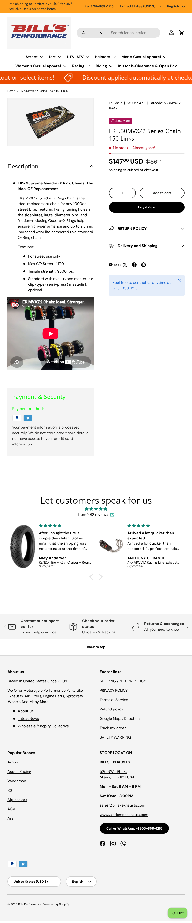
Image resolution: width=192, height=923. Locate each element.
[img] (96, 509)
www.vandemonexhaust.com (124, 814)
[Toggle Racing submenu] (88, 66)
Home (11, 91)
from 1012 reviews (93, 514)
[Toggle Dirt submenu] (59, 57)
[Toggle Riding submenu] (111, 66)
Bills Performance (29, 904)
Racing (78, 66)
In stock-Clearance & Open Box (147, 66)
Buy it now (146, 207)
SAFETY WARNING (115, 737)
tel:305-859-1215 (99, 6)
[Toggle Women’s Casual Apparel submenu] (64, 66)
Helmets (102, 56)
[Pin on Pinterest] (143, 264)
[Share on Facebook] (134, 264)
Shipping (115, 170)
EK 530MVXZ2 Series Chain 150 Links (44, 91)
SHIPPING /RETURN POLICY (123, 681)
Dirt (52, 56)
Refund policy (111, 709)
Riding (101, 66)
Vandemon (16, 780)
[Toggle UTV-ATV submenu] (87, 57)
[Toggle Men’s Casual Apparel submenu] (164, 57)
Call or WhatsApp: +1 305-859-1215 (134, 828)
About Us (26, 711)
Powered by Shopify (56, 904)
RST (10, 790)
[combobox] (118, 33)
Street (32, 56)
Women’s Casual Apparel (38, 66)
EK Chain (115, 103)
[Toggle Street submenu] (41, 57)
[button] (182, 32)
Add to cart (162, 193)
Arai (11, 818)
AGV (11, 809)
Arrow (12, 762)
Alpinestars (17, 799)
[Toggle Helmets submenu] (114, 57)
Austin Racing (19, 771)
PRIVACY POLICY (114, 690)
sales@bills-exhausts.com (122, 805)
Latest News (28, 718)
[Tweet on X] (124, 264)
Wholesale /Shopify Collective (43, 726)
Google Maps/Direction (120, 718)
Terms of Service (114, 699)
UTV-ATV (75, 56)
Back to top (96, 647)
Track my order (113, 727)
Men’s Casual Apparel (141, 56)
